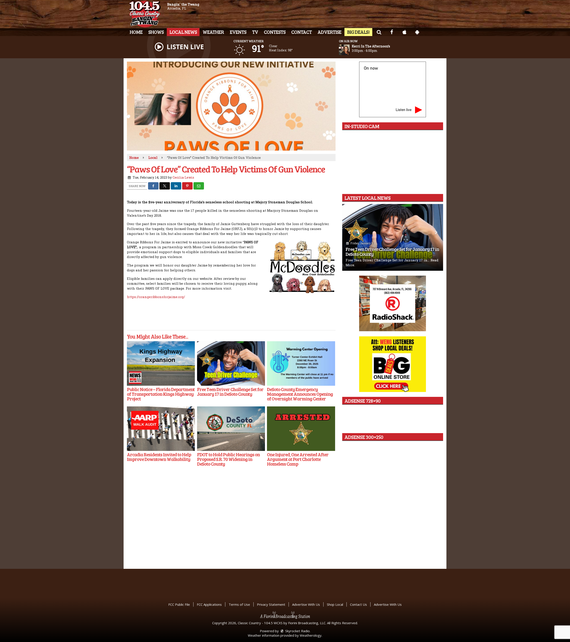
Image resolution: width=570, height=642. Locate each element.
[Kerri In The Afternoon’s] (349, 49)
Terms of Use (239, 604)
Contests (274, 31)
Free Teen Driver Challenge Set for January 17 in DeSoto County (392, 251)
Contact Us (358, 604)
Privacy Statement (271, 604)
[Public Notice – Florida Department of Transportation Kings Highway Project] (161, 363)
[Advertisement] (392, 303)
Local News (183, 31)
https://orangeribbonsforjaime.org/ (156, 297)
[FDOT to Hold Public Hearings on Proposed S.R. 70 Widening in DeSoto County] (231, 428)
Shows (156, 31)
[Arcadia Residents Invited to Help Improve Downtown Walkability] (161, 428)
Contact (301, 31)
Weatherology (311, 635)
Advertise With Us (306, 604)
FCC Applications (209, 604)
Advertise (329, 31)
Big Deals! (358, 31)
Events (238, 31)
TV (255, 31)
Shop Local (335, 604)
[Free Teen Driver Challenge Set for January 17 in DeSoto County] (231, 363)
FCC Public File (179, 604)
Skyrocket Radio (297, 631)
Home (136, 31)
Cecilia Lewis (183, 177)
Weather (213, 31)
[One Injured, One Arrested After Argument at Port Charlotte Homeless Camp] (301, 428)
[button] (378, 31)
